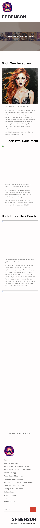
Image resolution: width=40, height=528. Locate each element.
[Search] (33, 509)
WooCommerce (31, 523)
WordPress (20, 523)
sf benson (14, 16)
